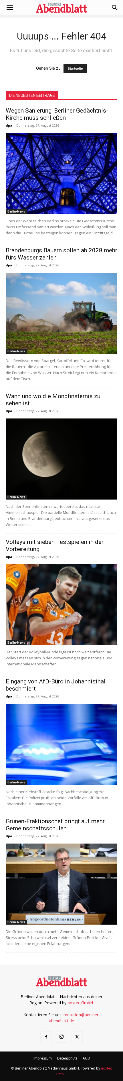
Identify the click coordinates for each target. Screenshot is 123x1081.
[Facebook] (46, 1037)
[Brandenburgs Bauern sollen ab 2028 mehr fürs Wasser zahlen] (61, 313)
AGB (86, 1058)
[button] (10, 7)
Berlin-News (16, 211)
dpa (9, 125)
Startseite (75, 68)
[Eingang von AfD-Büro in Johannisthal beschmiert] (61, 744)
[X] (77, 1037)
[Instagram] (61, 1037)
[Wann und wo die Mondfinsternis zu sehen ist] (61, 459)
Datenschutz (67, 1058)
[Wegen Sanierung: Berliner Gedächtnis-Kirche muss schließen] (61, 173)
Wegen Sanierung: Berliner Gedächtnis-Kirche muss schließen (57, 114)
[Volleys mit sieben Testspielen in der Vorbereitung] (61, 604)
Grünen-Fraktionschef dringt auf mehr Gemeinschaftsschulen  (55, 825)
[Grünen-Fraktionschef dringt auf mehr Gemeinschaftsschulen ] (61, 884)
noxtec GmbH (80, 1002)
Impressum (42, 1058)
